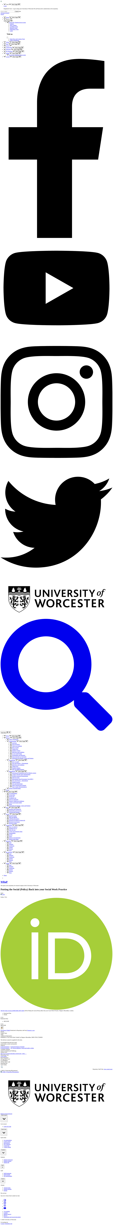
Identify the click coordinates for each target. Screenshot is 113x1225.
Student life (6, 1162)
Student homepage (8, 1159)
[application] (10, 4)
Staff (2, 1165)
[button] (2, 1067)
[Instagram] (56, 465)
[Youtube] (56, 337)
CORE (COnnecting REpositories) (10, 1072)
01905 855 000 (7, 1126)
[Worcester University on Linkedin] (5, 1206)
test (20, 11)
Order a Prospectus (14, 40)
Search (2, 14)
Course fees (6, 1145)
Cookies (6, 1213)
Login (5, 6)
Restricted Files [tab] (7, 1013)
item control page (108, 1069)
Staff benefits (7, 1174)
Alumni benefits (7, 1189)
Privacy (5, 1215)
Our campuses (7, 1144)
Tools (3, 894)
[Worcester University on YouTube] (5, 1209)
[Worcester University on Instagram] (5, 1203)
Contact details (7, 1147)
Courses (3, 1223)
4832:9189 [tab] (6, 1021)
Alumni (2, 1178)
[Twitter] (56, 577)
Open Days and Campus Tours (17, 39)
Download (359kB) (5, 1030)
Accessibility (7, 1211)
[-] (2, 1017)
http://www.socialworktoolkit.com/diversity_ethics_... (14, 1053)
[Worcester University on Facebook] (5, 1201)
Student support (7, 1161)
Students (3, 1150)
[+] (1, 1017)
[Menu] (7, 37)
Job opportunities (8, 1176)
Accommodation (8, 1140)
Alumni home (7, 1187)
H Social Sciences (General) (17, 1046)
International (7, 1143)
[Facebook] (56, 237)
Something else (8, 1223)
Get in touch (4, 1115)
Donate (5, 1190)
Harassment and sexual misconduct (12, 1217)
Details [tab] (5, 1014)
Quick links (3, 1129)
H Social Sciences (5, 1046)
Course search (7, 1141)
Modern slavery (7, 1214)
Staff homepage (7, 1173)
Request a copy (31, 1030)
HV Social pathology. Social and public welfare (22, 1048)
